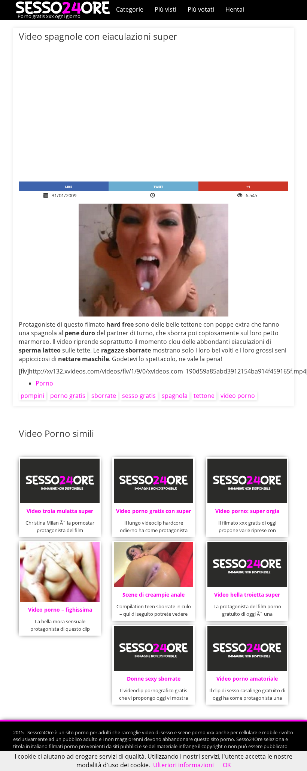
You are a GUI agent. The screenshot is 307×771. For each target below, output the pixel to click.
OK (227, 765)
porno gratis (67, 396)
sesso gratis (139, 396)
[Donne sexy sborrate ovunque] (153, 648)
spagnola (175, 396)
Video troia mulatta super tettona (60, 513)
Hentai (234, 9)
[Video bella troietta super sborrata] (246, 564)
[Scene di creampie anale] (153, 564)
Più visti (165, 9)
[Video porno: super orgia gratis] (246, 481)
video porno (238, 396)
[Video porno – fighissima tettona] (59, 572)
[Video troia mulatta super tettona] (59, 481)
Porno (44, 383)
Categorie (129, 9)
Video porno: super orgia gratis (247, 513)
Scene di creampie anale (153, 594)
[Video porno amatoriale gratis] (246, 648)
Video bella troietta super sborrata (247, 597)
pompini (32, 396)
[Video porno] (64, 7)
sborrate (103, 396)
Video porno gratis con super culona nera (153, 513)
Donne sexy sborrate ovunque (153, 681)
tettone (204, 396)
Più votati (201, 9)
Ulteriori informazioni (183, 765)
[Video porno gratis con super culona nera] (153, 481)
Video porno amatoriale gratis (247, 681)
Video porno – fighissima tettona (60, 612)
